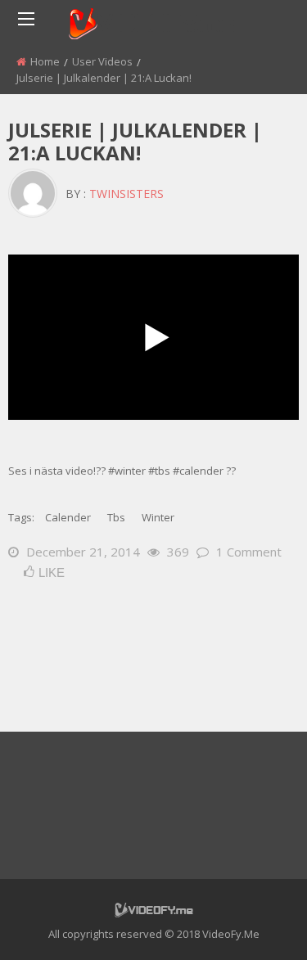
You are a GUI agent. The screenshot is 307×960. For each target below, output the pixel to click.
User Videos (102, 61)
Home (45, 61)
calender (68, 517)
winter (158, 517)
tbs (116, 517)
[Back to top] (253, 923)
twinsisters (126, 193)
